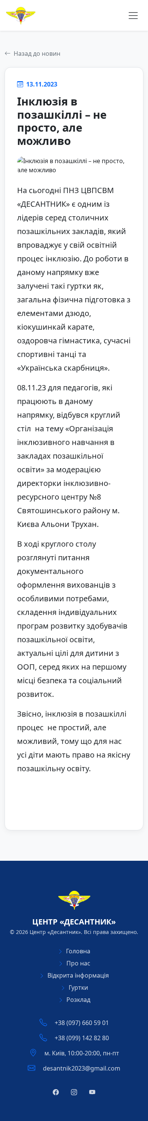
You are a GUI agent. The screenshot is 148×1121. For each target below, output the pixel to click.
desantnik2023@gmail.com (81, 1068)
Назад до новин (36, 53)
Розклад (78, 999)
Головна (78, 951)
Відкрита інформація (78, 975)
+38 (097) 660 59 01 (82, 1023)
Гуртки (78, 987)
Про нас (78, 963)
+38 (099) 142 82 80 (82, 1038)
